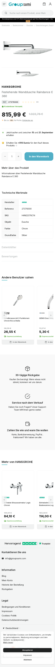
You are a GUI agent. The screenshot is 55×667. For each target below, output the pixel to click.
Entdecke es (27, 120)
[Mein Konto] (50, 4)
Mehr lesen (8, 642)
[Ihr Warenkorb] (44, 4)
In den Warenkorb (39, 156)
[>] (50, 315)
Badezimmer (18, 25)
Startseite (6, 25)
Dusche (30, 25)
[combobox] (27, 13)
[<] (4, 315)
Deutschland (12, 628)
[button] (30, 102)
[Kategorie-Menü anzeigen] (4, 4)
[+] (18, 156)
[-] (5, 156)
